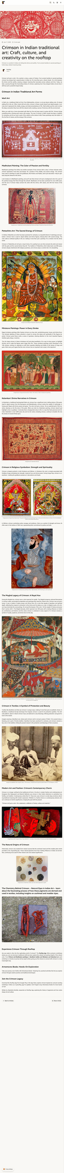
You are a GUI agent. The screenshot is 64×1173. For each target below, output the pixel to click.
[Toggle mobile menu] (60, 2)
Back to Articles (9, 1001)
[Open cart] (57, 2)
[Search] (50, 2)
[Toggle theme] (53, 2)
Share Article (57, 1001)
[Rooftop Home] (3, 2)
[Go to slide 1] (30, 940)
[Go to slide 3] (33, 940)
